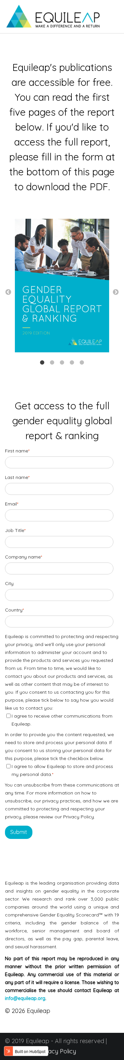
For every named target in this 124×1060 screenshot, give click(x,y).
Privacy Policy (57, 1051)
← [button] (8, 292)
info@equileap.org (25, 998)
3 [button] (62, 362)
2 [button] (52, 362)
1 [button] (42, 362)
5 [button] (82, 362)
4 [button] (72, 362)
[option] (62, 287)
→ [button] (115, 292)
